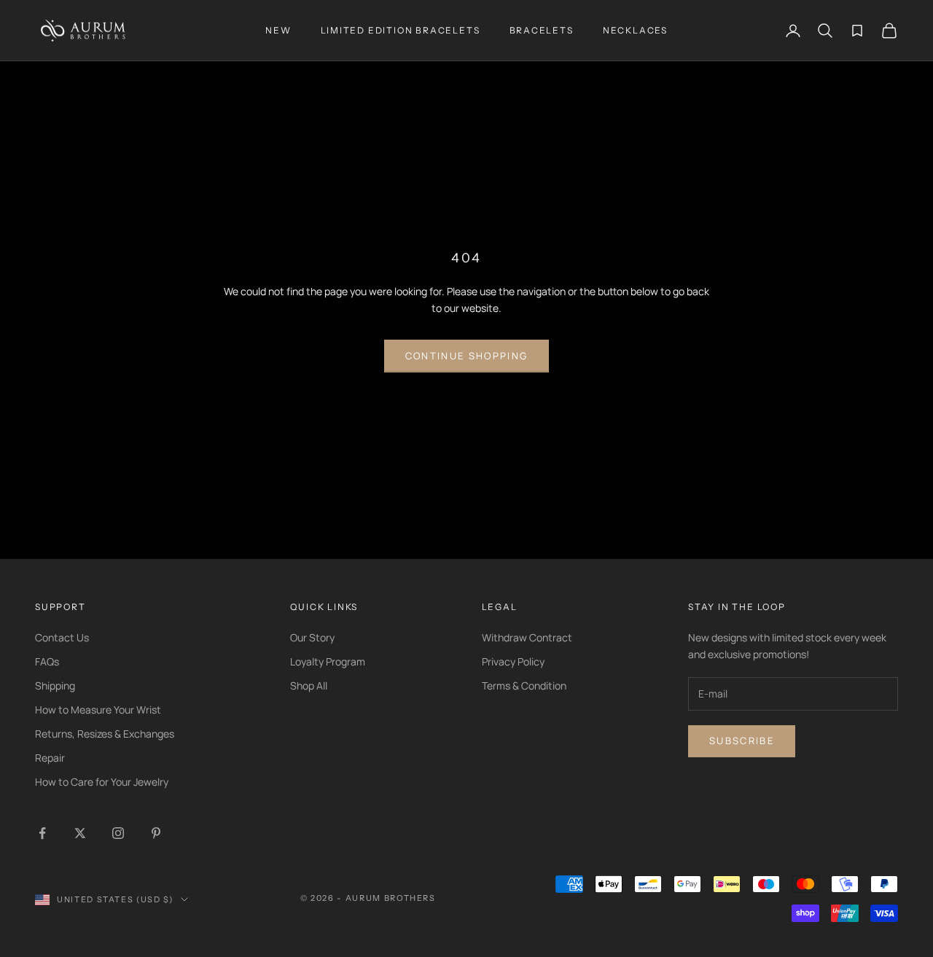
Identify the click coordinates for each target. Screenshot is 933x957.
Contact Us (62, 637)
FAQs (47, 661)
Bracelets (542, 30)
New (278, 30)
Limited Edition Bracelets (400, 30)
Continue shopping (466, 355)
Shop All (308, 685)
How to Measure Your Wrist (98, 709)
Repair (50, 758)
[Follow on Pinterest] (156, 833)
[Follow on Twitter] (80, 833)
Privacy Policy (513, 661)
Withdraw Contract (527, 637)
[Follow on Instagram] (118, 833)
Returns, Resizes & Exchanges (104, 734)
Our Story (312, 637)
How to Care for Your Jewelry (101, 782)
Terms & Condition (524, 685)
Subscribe (741, 740)
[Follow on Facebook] (42, 833)
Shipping (55, 685)
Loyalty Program (327, 661)
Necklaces (635, 30)
